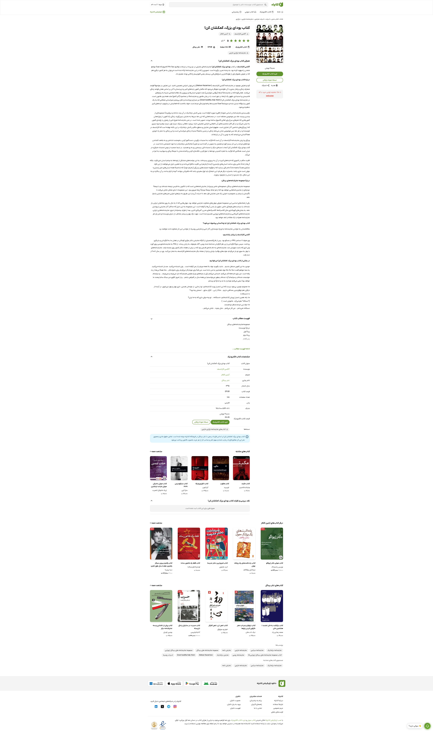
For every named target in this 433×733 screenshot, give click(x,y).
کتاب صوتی (251, 720)
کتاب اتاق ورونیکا (202, 484)
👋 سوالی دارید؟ (415, 726)
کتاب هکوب (224, 484)
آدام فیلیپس (195, 632)
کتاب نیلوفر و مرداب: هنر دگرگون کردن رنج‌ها (246, 627)
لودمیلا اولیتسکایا (194, 567)
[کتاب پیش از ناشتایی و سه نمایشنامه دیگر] (161, 606)
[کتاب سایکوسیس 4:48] (179, 468)
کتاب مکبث (246, 484)
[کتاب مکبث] (241, 468)
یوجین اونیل (167, 632)
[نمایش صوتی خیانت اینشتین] (158, 468)
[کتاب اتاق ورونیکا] (199, 468)
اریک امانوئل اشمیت (159, 490)
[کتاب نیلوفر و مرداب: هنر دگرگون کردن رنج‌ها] (244, 606)
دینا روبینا (168, 570)
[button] (269, 44)
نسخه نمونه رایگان (270, 80)
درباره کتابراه (278, 700)
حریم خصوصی (278, 708)
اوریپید (226, 487)
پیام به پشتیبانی (256, 700)
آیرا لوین (205, 487)
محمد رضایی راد (277, 632)
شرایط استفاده (278, 704)
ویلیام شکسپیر (244, 487)
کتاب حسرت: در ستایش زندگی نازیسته (189, 627)
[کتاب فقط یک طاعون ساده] (189, 544)
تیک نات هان (250, 632)
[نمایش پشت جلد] (259, 60)
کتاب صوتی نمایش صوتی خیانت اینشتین (159, 485)
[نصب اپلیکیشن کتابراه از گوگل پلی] (192, 683)
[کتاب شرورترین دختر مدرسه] (216, 544)
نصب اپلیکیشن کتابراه (273, 720)
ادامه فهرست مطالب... (241, 349)
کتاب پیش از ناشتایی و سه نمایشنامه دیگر (162, 627)
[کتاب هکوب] (220, 468)
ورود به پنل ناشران (233, 704)
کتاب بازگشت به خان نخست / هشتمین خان (272, 627)
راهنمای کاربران (256, 704)
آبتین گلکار (225, 375)
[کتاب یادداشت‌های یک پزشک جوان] (244, 544)
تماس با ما (258, 708)
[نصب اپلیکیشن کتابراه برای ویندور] (156, 683)
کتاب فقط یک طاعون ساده (190, 563)
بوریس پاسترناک (277, 567)
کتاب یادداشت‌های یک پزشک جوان (244, 564)
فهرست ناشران (235, 708)
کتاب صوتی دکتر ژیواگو (274, 563)
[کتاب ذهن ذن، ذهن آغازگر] (216, 606)
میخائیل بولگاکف (249, 570)
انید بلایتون (223, 567)
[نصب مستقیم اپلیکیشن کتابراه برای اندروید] (210, 683)
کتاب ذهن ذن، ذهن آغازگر (218, 625)
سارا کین (185, 490)
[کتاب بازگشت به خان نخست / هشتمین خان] (272, 606)
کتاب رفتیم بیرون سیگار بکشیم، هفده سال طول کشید (161, 564)
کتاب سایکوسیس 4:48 (181, 485)
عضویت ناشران (235, 700)
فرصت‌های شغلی (277, 712)
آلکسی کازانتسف (223, 369)
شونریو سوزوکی (222, 629)
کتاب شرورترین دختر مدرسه (217, 563)
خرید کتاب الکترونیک (269, 74)
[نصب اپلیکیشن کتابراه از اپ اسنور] (174, 683)
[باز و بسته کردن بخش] (151, 61)
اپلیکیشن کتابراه (156, 12)
